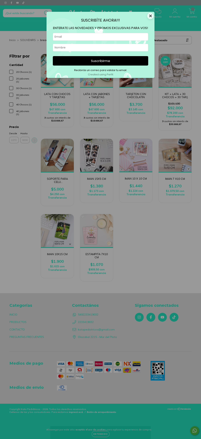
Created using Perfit (100, 74)
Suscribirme (100, 60)
